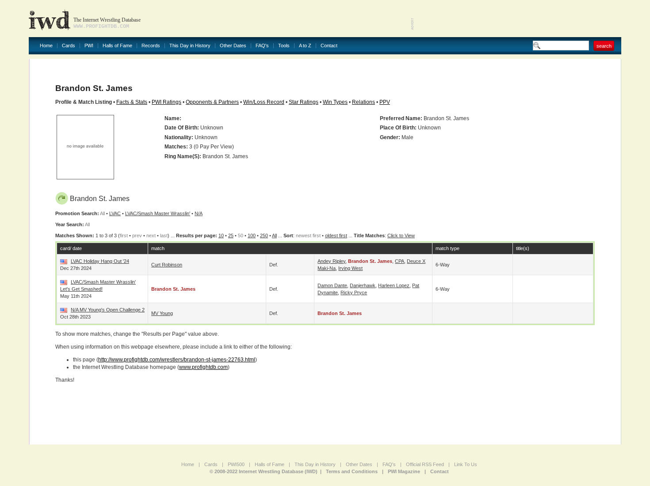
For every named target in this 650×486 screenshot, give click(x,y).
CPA (399, 261)
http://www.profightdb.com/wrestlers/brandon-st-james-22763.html (176, 360)
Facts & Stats (131, 102)
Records (150, 45)
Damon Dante (332, 285)
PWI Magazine (404, 471)
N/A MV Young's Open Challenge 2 (108, 309)
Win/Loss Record (263, 102)
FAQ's (262, 45)
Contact (329, 45)
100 (252, 235)
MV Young (162, 313)
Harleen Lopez (393, 285)
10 (221, 235)
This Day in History (189, 45)
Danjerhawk (362, 285)
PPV (384, 102)
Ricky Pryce (353, 292)
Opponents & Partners (212, 102)
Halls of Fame (117, 45)
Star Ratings (303, 102)
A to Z (305, 45)
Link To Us (465, 464)
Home (46, 45)
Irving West (350, 268)
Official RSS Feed (425, 464)
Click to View (401, 235)
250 (264, 235)
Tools (284, 45)
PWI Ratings (166, 102)
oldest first (336, 235)
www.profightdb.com (203, 367)
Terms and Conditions (352, 471)
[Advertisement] (517, 17)
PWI (88, 45)
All (274, 235)
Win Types (335, 102)
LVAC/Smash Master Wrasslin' (157, 213)
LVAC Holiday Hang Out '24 (100, 261)
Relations (363, 102)
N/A (199, 213)
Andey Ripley (331, 261)
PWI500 (236, 464)
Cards (68, 45)
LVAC (115, 213)
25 (230, 235)
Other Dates (233, 45)
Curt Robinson (166, 264)
